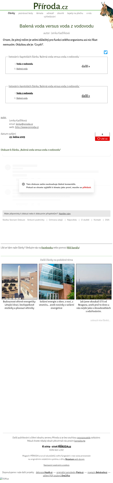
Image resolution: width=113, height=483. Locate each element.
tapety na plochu (75, 13)
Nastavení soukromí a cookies (56, 465)
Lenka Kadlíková (18, 120)
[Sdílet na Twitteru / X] (105, 53)
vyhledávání (50, 16)
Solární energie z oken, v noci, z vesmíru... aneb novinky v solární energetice (56, 304)
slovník (60, 13)
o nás (89, 13)
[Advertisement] (53, 379)
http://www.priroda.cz (27, 127)
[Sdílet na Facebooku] (110, 53)
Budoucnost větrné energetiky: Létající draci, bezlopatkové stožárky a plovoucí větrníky (19, 304)
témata (39, 13)
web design (74, 459)
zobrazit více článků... (100, 320)
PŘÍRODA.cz (64, 446)
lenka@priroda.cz (24, 124)
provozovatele (83, 437)
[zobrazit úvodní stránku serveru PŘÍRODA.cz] (56, 6)
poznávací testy (25, 13)
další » (86, 66)
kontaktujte (79, 441)
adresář (50, 13)
